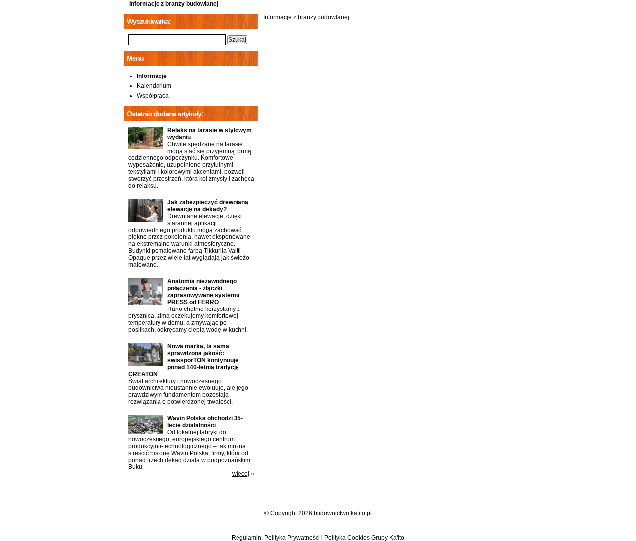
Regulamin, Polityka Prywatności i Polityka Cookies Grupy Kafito (318, 537)
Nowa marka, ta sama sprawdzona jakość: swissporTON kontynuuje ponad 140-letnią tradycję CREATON (183, 360)
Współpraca (153, 95)
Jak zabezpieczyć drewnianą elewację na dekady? (207, 206)
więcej (240, 473)
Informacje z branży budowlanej (173, 3)
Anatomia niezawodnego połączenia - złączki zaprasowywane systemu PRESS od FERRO (203, 292)
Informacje (152, 76)
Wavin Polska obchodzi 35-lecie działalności (205, 422)
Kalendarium (154, 85)
